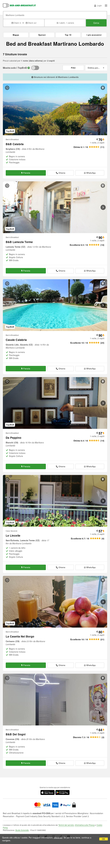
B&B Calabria (15, 144)
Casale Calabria (16, 340)
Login (99, 5)
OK (103, 839)
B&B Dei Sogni (16, 734)
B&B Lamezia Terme (19, 242)
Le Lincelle (13, 535)
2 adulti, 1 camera (66, 22)
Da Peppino (13, 438)
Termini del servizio (66, 825)
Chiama (62, 172)
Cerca (96, 22)
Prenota (26, 172)
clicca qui (58, 837)
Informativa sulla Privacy (85, 825)
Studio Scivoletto (22, 830)
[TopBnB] (35, 68)
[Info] (29, 67)
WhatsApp (91, 172)
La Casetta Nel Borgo (20, 636)
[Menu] (106, 5)
